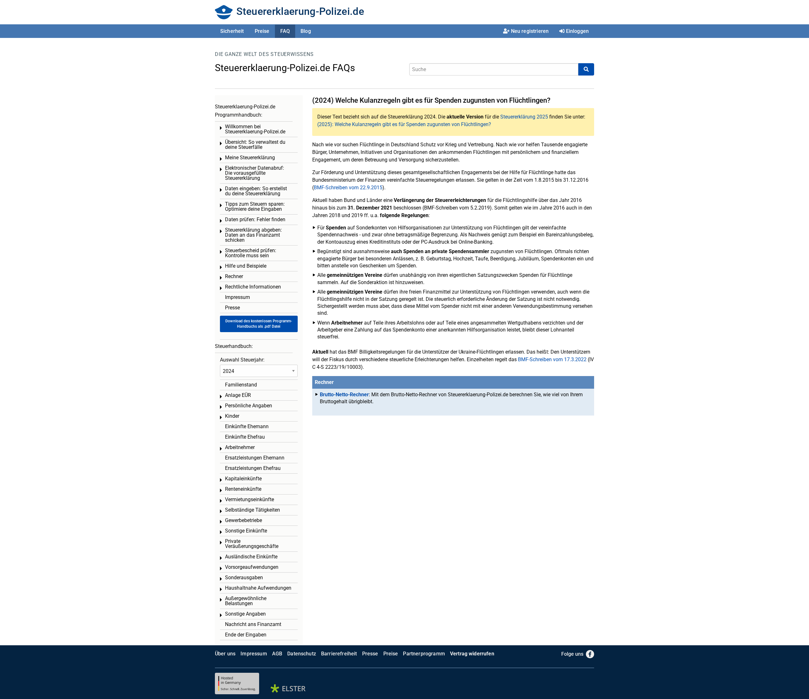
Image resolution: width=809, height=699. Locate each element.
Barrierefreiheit (339, 654)
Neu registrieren (530, 31)
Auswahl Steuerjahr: (242, 360)
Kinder (232, 416)
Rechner (234, 276)
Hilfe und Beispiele (245, 266)
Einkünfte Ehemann (247, 426)
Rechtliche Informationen (253, 287)
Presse (232, 308)
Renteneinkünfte (243, 489)
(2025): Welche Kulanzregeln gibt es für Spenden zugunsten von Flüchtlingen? (404, 124)
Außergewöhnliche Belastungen (245, 600)
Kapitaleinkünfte (243, 479)
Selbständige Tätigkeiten (252, 510)
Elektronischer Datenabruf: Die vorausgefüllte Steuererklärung (254, 173)
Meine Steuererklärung (250, 158)
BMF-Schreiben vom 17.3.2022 (552, 359)
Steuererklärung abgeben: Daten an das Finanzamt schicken (253, 235)
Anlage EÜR (238, 395)
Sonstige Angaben (245, 614)
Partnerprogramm (424, 654)
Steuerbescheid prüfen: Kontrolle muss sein (250, 252)
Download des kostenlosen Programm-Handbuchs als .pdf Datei (258, 324)
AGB (277, 654)
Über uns (225, 654)
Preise (262, 31)
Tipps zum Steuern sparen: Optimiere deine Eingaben (255, 206)
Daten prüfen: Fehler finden (255, 219)
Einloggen (577, 31)
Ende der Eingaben (245, 635)
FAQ (285, 31)
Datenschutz (301, 654)
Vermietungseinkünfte (249, 499)
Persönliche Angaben (248, 406)
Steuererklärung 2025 (524, 117)
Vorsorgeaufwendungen (251, 567)
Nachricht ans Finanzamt (253, 624)
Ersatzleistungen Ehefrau (253, 468)
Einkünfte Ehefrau (245, 437)
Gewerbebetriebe (243, 520)
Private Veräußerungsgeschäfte (251, 543)
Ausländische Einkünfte (251, 557)
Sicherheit (232, 31)
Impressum (237, 297)
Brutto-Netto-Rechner (344, 395)
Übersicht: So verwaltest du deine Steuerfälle (255, 144)
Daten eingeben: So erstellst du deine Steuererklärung (256, 191)
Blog (306, 31)
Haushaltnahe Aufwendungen (258, 588)
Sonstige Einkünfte (246, 531)
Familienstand (241, 385)
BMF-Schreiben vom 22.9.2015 (348, 188)
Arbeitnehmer (240, 447)
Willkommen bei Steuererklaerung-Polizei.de (255, 129)
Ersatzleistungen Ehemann (254, 458)
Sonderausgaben (244, 577)
